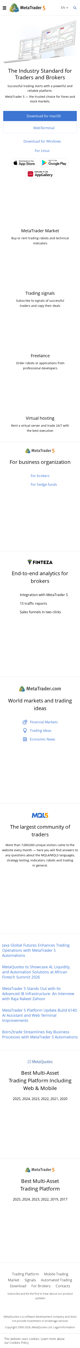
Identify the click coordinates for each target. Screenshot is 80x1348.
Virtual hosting (40, 418)
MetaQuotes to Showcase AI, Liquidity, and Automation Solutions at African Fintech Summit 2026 (36, 972)
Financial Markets (44, 722)
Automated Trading (56, 1279)
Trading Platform (25, 1274)
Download (18, 1285)
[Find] (74, 7)
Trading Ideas (40, 730)
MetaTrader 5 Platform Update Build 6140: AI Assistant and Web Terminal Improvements (40, 1015)
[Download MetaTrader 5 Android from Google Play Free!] (54, 164)
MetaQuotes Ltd (42, 1327)
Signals (30, 1279)
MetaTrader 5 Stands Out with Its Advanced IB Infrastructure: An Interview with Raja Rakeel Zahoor (38, 993)
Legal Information (64, 1327)
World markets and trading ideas (40, 704)
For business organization (40, 461)
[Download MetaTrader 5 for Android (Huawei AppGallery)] (40, 175)
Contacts (63, 1285)
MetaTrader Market (40, 231)
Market (13, 1279)
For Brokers (41, 1285)
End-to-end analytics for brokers (40, 577)
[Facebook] (33, 1305)
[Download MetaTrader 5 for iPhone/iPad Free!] (24, 164)
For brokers (40, 475)
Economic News (42, 739)
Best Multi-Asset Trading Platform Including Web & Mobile (40, 1080)
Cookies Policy (19, 1343)
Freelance (40, 355)
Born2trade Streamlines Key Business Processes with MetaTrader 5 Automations (40, 1034)
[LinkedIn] (40, 1305)
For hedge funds (44, 484)
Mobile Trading (56, 1274)
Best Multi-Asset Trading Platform (40, 1184)
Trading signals (40, 293)
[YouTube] (46, 1305)
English (62, 7)
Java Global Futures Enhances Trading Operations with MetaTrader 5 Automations (36, 950)
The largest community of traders (40, 830)
